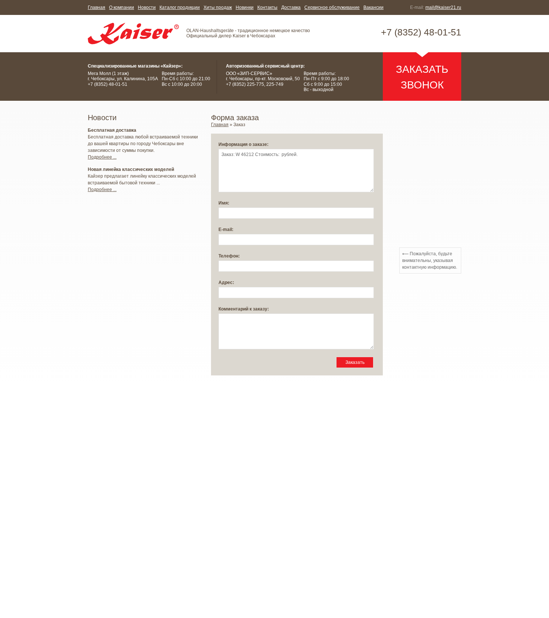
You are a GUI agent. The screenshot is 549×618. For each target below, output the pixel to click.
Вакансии (373, 7)
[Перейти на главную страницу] (133, 33)
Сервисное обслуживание (332, 7)
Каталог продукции (179, 7)
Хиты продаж (218, 7)
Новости (147, 7)
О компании (121, 7)
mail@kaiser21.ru (443, 7)
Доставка (291, 7)
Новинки (245, 7)
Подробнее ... (102, 157)
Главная (96, 7)
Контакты (267, 7)
